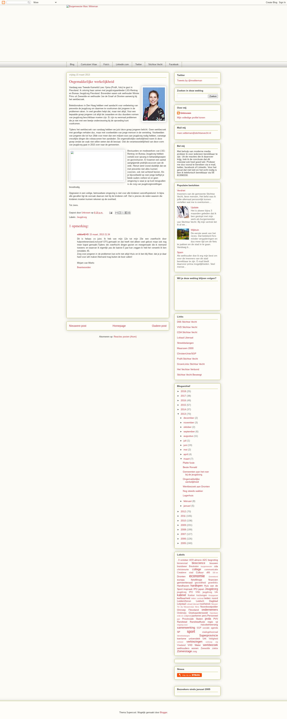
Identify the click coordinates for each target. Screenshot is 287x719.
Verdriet (181, 190)
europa (181, 579)
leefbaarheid (183, 598)
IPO (195, 589)
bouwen (214, 563)
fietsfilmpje (196, 579)
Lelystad (181, 603)
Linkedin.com (122, 64)
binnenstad (182, 563)
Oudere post (159, 325)
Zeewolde (205, 648)
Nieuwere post (77, 325)
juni (186, 445)
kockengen (201, 595)
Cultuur (200, 572)
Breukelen (194, 566)
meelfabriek (205, 604)
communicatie (211, 569)
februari (188, 501)
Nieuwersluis (189, 607)
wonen (194, 648)
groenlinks (213, 583)
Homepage (119, 325)
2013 (184, 414)
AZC (204, 560)
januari (187, 505)
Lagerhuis (188, 495)
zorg (195, 651)
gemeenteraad (184, 582)
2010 (184, 520)
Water (198, 645)
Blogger (163, 712)
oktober (188, 427)
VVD (190, 645)
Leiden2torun (184, 601)
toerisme (181, 638)
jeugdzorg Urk (210, 592)
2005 (184, 543)
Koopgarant (213, 595)
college (196, 569)
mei (186, 449)
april (186, 454)
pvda (208, 618)
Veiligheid (213, 639)
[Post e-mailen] (110, 212)
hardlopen (197, 585)
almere (198, 560)
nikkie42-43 (83, 234)
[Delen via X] (123, 212)
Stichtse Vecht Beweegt (189, 374)
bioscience (198, 563)
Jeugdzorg (82, 217)
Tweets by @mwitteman (189, 80)
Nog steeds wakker (193, 491)
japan (201, 589)
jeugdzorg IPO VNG (188, 592)
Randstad (182, 621)
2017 (184, 395)
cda (216, 566)
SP (178, 632)
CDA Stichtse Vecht (187, 332)
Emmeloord (213, 577)
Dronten (181, 576)
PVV (215, 618)
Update (194, 207)
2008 (184, 529)
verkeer (180, 642)
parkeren (196, 615)
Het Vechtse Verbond (188, 369)
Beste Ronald (190, 467)
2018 (184, 391)
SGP (199, 628)
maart (187, 458)
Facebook (174, 64)
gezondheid (200, 583)
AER (191, 560)
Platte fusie (188, 462)
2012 (184, 511)
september (189, 431)
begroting (213, 560)
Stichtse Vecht (155, 64)
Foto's (106, 64)
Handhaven (183, 585)
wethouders (183, 648)
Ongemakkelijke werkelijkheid (191, 480)
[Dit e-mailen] (116, 212)
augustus (189, 436)
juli (185, 440)
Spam (180, 252)
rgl (217, 622)
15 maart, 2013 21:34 (100, 234)
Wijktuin (195, 230)
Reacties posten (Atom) (125, 336)
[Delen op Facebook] (126, 212)
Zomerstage (184, 651)
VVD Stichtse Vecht (187, 327)
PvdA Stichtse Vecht (187, 358)
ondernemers (210, 609)
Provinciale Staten (192, 618)
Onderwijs (182, 613)
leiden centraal (197, 598)
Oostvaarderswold (198, 612)
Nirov (197, 607)
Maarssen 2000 (185, 348)
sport (191, 631)
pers (204, 615)
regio (210, 621)
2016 (184, 400)
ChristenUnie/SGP (186, 353)
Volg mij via (186, 675)
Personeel (212, 615)
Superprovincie (208, 635)
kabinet (181, 595)
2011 (183, 516)
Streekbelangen (185, 343)
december (189, 418)
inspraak (188, 589)
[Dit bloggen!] (119, 212)
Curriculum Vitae (89, 64)
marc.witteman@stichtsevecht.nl (194, 133)
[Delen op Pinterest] (129, 212)
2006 (184, 538)
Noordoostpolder (209, 606)
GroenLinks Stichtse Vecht (191, 364)
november (189, 422)
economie (197, 576)
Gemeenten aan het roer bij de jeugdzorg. (196, 473)
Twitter (138, 64)
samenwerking (186, 627)
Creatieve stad (185, 572)
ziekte (215, 648)
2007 (184, 534)
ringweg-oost (182, 625)
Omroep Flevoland (188, 609)
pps (178, 619)
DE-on (215, 573)
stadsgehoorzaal (210, 632)
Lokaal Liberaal (185, 337)
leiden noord (211, 598)
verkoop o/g (212, 642)
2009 (184, 525)
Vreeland (181, 645)
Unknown (185, 113)
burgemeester (206, 566)
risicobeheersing (209, 624)
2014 (184, 409)
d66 (208, 572)
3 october (183, 560)
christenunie (183, 569)
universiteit (194, 638)
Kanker (191, 595)
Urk (204, 638)
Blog (72, 64)
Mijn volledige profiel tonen (191, 117)
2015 (184, 405)
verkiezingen (194, 641)
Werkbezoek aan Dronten (196, 486)
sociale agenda (210, 628)
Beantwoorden (84, 267)
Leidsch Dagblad (207, 601)
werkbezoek (210, 645)
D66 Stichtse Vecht (187, 321)
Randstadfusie (197, 621)
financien (213, 579)
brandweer (182, 566)
